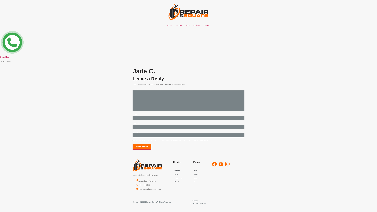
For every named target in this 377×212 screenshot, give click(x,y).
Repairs (179, 25)
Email (136, 123)
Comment (137, 89)
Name (135, 115)
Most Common (178, 178)
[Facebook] (214, 164)
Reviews (196, 25)
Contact (207, 25)
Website (136, 132)
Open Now (4, 57)
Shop (187, 25)
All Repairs (177, 182)
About (169, 25)
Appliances (177, 170)
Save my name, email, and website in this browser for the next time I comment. (171, 141)
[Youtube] (220, 164)
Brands (176, 174)
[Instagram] (227, 164)
